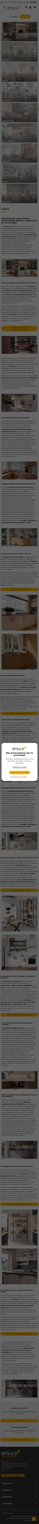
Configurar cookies (19, 767)
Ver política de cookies (18, 777)
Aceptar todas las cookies (19, 772)
